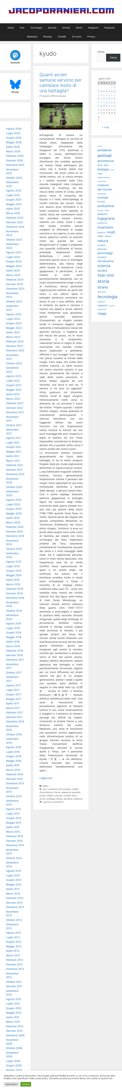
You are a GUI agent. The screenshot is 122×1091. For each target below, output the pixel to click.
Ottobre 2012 (14, 981)
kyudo (42, 795)
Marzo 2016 (13, 769)
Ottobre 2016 (14, 734)
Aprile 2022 (13, 394)
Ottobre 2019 (14, 548)
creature (103, 185)
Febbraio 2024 (15, 279)
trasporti (102, 305)
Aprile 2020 (13, 517)
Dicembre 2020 (15, 474)
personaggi (105, 253)
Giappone (93, 27)
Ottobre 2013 (14, 920)
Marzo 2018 (13, 646)
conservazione (103, 177)
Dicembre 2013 (15, 907)
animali (104, 155)
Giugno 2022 (13, 385)
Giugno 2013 (13, 941)
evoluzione (105, 206)
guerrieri (76, 792)
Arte (22, 27)
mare (100, 236)
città (99, 173)
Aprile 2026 (13, 146)
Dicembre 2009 (15, 1035)
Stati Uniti (105, 275)
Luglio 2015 (13, 813)
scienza (103, 266)
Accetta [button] (25, 1084)
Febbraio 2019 (14, 588)
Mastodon (32, 36)
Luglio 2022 (13, 380)
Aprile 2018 (12, 641)
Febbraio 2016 (14, 774)
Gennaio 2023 (14, 346)
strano (102, 287)
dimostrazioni (46, 792)
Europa (101, 201)
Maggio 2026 (14, 142)
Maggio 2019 (13, 575)
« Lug (105, 127)
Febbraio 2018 (14, 650)
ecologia (102, 197)
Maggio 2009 (14, 1070)
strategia (50, 798)
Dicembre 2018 (15, 597)
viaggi (101, 313)
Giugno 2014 (13, 879)
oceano (101, 245)
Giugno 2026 (14, 137)
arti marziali (64, 789)
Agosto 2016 (13, 747)
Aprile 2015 (12, 827)
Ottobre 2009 (14, 1048)
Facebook (109, 27)
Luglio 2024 (13, 257)
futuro (107, 210)
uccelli (111, 305)
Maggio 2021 (13, 451)
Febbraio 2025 (14, 217)
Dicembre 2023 (15, 288)
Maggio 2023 (14, 327)
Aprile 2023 (13, 332)
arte (99, 165)
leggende (101, 233)
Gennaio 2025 (14, 222)
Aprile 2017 (12, 703)
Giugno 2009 (14, 1065)
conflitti (74, 789)
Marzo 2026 (13, 151)
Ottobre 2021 (14, 425)
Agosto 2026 (13, 128)
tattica (59, 798)
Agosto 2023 (13, 314)
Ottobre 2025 (14, 177)
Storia (79, 27)
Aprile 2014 (12, 889)
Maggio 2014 (13, 884)
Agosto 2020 (13, 499)
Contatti (62, 36)
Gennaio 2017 (14, 717)
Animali (66, 27)
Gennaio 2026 (14, 160)
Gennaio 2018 (14, 655)
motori (108, 236)
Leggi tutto (45, 778)
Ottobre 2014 (14, 858)
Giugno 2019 (13, 570)
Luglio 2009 (13, 1061)
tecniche (68, 798)
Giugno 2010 (13, 1008)
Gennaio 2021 (14, 469)
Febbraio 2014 (14, 898)
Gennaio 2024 (14, 284)
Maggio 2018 (13, 637)
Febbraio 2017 (14, 712)
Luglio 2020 (13, 504)
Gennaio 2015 (14, 840)
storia (42, 798)
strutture (101, 292)
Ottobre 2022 (14, 363)
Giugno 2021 (13, 447)
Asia (106, 165)
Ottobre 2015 (14, 796)
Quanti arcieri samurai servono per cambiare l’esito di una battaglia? (60, 82)
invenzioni (105, 227)
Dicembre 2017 (15, 659)
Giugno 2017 (13, 694)
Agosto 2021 (13, 437)
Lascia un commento (53, 802)
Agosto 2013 (13, 932)
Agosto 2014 (13, 870)
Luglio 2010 (13, 1003)
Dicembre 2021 (15, 412)
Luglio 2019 (13, 566)
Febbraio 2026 (15, 155)
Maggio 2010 (13, 1012)
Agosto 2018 (13, 623)
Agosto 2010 (13, 999)
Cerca (100, 51)
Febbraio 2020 (15, 526)
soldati (67, 795)
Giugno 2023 (14, 323)
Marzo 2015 (13, 831)
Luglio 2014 (13, 875)
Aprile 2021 (12, 456)
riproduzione (105, 261)
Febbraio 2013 (14, 959)
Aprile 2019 (12, 579)
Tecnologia (36, 27)
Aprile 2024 (13, 270)
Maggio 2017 (13, 699)
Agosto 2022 (13, 376)
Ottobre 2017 (14, 672)
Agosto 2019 (13, 561)
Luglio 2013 (13, 937)
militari (50, 795)
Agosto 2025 (13, 190)
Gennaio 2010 (14, 1030)
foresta (100, 210)
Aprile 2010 (12, 1017)
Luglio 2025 (13, 195)
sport (74, 795)
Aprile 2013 (12, 950)
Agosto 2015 (13, 809)
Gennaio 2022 (14, 407)
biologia (103, 169)
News (46, 786)
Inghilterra (102, 223)
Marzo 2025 (13, 213)
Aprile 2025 (13, 208)
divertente (101, 194)
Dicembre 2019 (15, 536)
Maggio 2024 (14, 266)
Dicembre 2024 (15, 226)
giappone (66, 792)
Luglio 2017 (13, 689)
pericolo (101, 249)
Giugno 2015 (13, 818)
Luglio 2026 (13, 133)
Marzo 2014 (13, 893)
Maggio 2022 (14, 389)
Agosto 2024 (13, 252)
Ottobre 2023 (14, 301)
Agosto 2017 (13, 685)
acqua (99, 146)
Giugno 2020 (14, 508)
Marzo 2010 (13, 1021)
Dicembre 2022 (15, 350)
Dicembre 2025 (15, 164)
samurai (58, 795)
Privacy (91, 36)
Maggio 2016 (13, 760)
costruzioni (101, 181)
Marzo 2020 (13, 522)
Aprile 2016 (12, 765)
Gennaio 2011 (14, 986)
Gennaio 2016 (14, 778)
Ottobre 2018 (14, 610)
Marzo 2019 (13, 584)
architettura (105, 161)
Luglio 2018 (13, 628)
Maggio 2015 (13, 822)
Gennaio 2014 (14, 902)
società (102, 270)
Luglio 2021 (13, 442)
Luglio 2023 (13, 318)
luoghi (111, 232)
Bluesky (47, 36)
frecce (57, 792)
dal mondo (104, 189)
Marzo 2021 (13, 460)
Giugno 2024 (14, 261)
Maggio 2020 (14, 513)
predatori (102, 257)
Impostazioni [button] (11, 1084)
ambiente (104, 150)
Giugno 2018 (13, 632)
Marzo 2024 (13, 275)
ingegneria (105, 218)
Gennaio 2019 (14, 593)
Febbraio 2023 (15, 341)
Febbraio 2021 (14, 465)
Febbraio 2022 (14, 403)
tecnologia (107, 296)
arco (45, 789)
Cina (112, 170)
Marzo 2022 (13, 398)
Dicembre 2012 (15, 968)
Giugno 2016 (13, 756)
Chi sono (76, 36)
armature (52, 789)
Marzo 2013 (13, 955)
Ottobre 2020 (14, 487)
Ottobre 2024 (14, 239)
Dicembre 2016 (15, 721)
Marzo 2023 (13, 336)
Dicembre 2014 (15, 845)
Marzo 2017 (13, 708)
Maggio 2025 (14, 204)
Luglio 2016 (13, 751)
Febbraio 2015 (14, 836)
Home (11, 27)
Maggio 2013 (13, 946)
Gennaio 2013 (14, 964)
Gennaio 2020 (14, 531)
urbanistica (101, 309)
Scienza (52, 27)
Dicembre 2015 (15, 783)
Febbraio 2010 (14, 1026)
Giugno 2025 (13, 199)
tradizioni (77, 798)
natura (102, 241)
